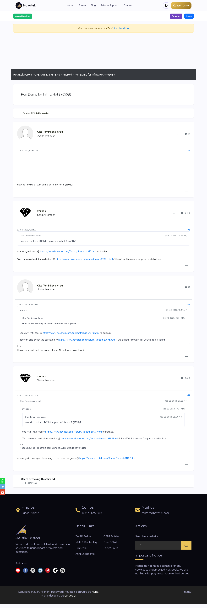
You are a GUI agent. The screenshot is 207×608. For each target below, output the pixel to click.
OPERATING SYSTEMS (47, 74)
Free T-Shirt (110, 542)
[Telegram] (2, 486)
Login (189, 16)
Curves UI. (70, 595)
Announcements (85, 553)
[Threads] (62, 570)
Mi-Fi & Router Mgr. (87, 542)
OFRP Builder (111, 536)
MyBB (95, 591)
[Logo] (21, 529)
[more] (178, 134)
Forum (82, 5)
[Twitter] (32, 570)
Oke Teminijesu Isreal (50, 131)
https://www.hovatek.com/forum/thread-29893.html (84, 259)
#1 (189, 150)
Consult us (179, 5)
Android (67, 74)
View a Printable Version (37, 113)
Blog (93, 5)
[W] (2, 481)
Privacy (187, 591)
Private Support (109, 5)
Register (176, 16)
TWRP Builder (84, 536)
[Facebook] (25, 570)
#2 (188, 230)
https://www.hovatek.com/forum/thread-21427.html (107, 458)
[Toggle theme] (166, 5)
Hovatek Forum (22, 74)
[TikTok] (55, 570)
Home (70, 5)
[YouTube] (2, 492)
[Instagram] (40, 570)
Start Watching (121, 28)
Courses (128, 5)
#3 (188, 304)
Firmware (81, 548)
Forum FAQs (111, 548)
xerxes (41, 211)
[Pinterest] (47, 570)
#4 (188, 395)
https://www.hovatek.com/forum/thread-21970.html (68, 251)
